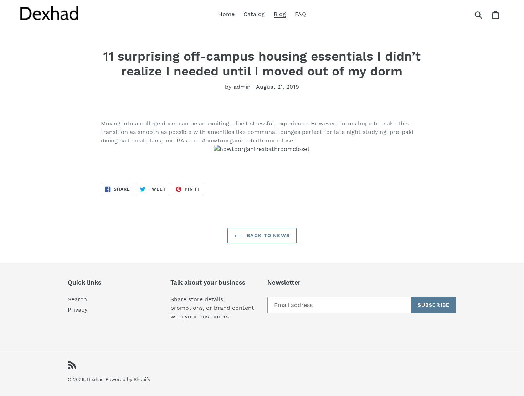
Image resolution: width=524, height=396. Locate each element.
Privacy (78, 309)
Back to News (267, 235)
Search (77, 299)
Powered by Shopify (128, 379)
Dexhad (95, 379)
